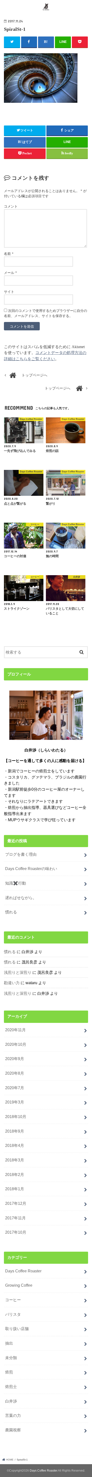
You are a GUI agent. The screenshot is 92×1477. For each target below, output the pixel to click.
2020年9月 (14, 1058)
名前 (8, 254)
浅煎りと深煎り (17, 972)
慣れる (11, 912)
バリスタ (13, 1314)
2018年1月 (14, 1189)
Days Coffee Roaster (23, 1271)
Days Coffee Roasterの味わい (31, 868)
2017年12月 (15, 1203)
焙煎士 (11, 1386)
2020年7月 (14, 1088)
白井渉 (11, 1401)
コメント (11, 206)
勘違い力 (12, 982)
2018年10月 (15, 1116)
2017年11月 (15, 1218)
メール (10, 273)
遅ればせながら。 (21, 897)
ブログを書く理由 (21, 854)
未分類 (11, 1357)
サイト (9, 292)
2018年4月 (14, 1145)
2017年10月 (15, 1232)
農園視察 (13, 1430)
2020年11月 (15, 1030)
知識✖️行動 (15, 883)
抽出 (9, 1343)
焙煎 (9, 1372)
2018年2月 (14, 1174)
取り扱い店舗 (17, 1328)
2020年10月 (15, 1044)
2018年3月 (14, 1160)
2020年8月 (14, 1073)
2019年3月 (14, 1102)
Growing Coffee (18, 1285)
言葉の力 (13, 1415)
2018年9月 (14, 1131)
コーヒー (13, 1300)
